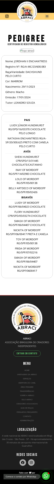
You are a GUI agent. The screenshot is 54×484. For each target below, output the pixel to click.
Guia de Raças (27, 408)
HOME (27, 370)
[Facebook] (23, 462)
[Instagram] (31, 462)
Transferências (27, 391)
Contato (27, 416)
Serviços (27, 378)
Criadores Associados (27, 404)
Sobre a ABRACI (27, 395)
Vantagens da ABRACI (27, 374)
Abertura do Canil (27, 383)
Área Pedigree (27, 387)
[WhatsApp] (46, 476)
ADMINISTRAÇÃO (27, 420)
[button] (47, 16)
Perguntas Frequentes (27, 412)
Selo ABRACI (27, 399)
